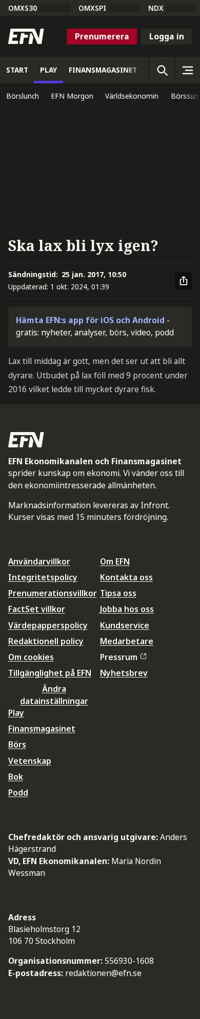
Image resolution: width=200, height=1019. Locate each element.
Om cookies (31, 657)
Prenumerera (102, 36)
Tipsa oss (118, 593)
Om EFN (115, 561)
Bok (15, 776)
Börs (17, 744)
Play (16, 712)
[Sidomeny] (187, 70)
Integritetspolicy (42, 577)
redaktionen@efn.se (103, 973)
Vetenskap (29, 760)
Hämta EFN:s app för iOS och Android (90, 320)
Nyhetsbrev (124, 672)
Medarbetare (126, 641)
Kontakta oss (126, 577)
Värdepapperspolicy (48, 625)
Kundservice (124, 625)
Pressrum (118, 657)
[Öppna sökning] (161, 70)
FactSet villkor (36, 609)
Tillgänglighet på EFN (49, 672)
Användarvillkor (39, 561)
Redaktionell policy (46, 641)
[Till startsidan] (26, 36)
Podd (18, 792)
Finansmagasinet (41, 728)
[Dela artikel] (183, 280)
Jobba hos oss (127, 609)
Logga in (166, 36)
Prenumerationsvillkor (52, 593)
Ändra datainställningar (54, 694)
